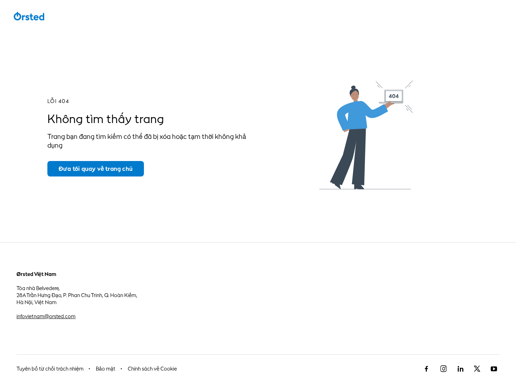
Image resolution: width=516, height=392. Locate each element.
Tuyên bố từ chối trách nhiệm (50, 369)
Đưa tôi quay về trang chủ (96, 168)
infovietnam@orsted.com (45, 316)
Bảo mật (105, 369)
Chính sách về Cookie (152, 369)
